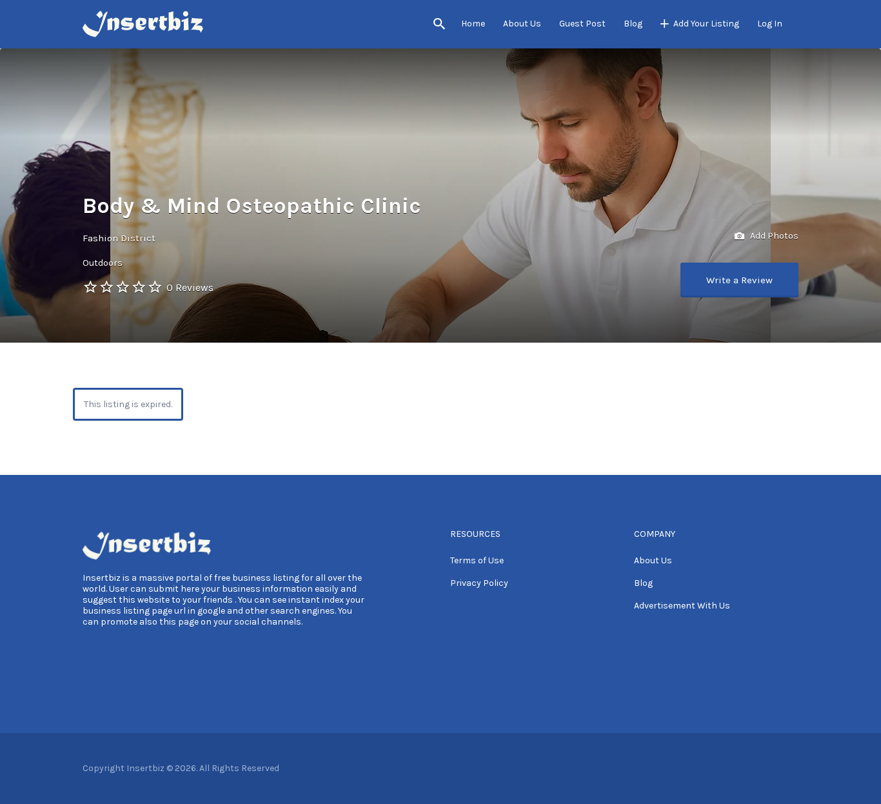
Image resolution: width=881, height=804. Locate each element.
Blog (633, 23)
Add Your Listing (706, 23)
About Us (522, 23)
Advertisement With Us (682, 605)
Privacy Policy (479, 583)
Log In (769, 23)
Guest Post (582, 23)
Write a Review (739, 280)
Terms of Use (477, 560)
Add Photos (773, 235)
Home (473, 23)
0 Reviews (189, 287)
